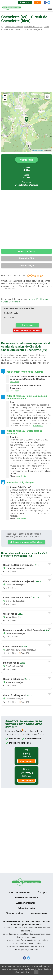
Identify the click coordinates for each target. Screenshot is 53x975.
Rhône (46, 27)
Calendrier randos (26, 908)
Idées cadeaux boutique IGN (27, 330)
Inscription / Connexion (26, 897)
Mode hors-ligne (26, 265)
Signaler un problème (10, 302)
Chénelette (5, 29)
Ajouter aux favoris (26, 251)
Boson (42, 490)
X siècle (33, 505)
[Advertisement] (26, 62)
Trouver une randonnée (18, 892)
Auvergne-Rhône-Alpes (33, 27)
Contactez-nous (39, 913)
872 (33, 490)
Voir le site (14, 381)
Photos (13, 476)
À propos (24, 2)
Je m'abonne (26, 761)
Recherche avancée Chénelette (27, 542)
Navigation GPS (26, 258)
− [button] (5, 99)
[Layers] (47, 96)
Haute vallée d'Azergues (28, 185)
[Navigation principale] (50, 8)
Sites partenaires (14, 913)
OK (36, 972)
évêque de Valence (39, 492)
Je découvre (27, 325)
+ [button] (5, 95)
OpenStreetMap (38, 150)
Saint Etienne (44, 508)
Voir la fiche (26, 159)
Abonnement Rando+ (26, 903)
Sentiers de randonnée (14, 27)
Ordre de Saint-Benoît (20, 503)
